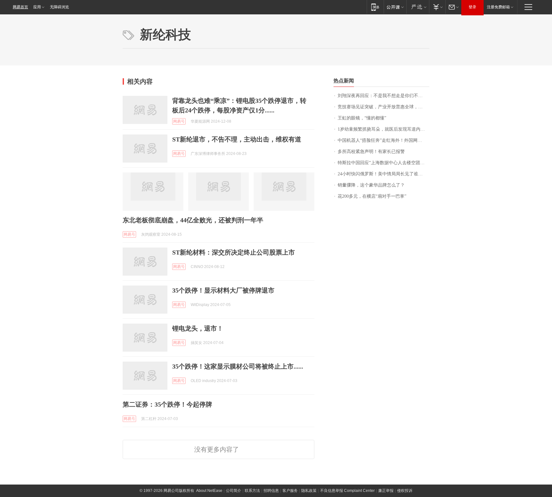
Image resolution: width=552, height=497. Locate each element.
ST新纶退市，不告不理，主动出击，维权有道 (236, 139)
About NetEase (209, 490)
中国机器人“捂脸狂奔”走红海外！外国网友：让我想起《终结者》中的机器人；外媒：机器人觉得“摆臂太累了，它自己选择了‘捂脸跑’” (383, 140)
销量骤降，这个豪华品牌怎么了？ (371, 185)
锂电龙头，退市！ (197, 328)
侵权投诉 (404, 490)
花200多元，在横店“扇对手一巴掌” (372, 196)
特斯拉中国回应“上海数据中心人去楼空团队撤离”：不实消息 (383, 162)
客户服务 (290, 490)
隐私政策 (309, 490)
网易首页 (20, 7)
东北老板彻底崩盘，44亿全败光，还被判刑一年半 (193, 220)
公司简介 (233, 490)
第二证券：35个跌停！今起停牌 (167, 404)
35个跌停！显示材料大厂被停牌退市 (223, 290)
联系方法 (252, 490)
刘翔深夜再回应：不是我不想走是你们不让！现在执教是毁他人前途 (383, 95)
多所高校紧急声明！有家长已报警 (371, 151)
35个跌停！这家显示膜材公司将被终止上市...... (237, 366)
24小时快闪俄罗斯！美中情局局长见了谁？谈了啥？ (383, 174)
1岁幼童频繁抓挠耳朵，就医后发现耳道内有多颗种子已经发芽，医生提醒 (383, 129)
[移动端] (375, 7)
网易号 (179, 121)
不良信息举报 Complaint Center (347, 490)
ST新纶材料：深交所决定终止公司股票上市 (233, 252)
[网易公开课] (395, 7)
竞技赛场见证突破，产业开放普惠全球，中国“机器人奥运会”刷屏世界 (383, 106)
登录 (472, 7)
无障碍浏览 (59, 7)
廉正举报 (386, 490)
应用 (37, 7)
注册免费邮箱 (498, 7)
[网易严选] (417, 7)
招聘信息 (271, 490)
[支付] (437, 7)
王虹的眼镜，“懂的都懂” (362, 118)
